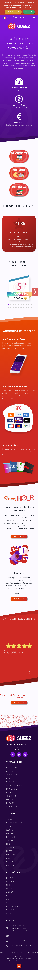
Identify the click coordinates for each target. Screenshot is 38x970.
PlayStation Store (15, 823)
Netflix (9, 895)
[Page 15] (18, 307)
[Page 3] (13, 304)
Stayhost (10, 881)
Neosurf (10, 771)
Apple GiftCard (13, 906)
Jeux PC (9, 830)
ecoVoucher (12, 789)
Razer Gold (11, 862)
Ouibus (9, 892)
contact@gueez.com (18, 936)
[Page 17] (23, 307)
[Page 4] (16, 304)
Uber (8, 899)
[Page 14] (16, 307)
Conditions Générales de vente (19, 961)
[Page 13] (13, 307)
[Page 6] (21, 304)
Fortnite (10, 844)
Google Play (12, 840)
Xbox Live (10, 826)
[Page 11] (8, 307)
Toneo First (11, 796)
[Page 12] (10, 307)
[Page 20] (31, 307)
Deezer (9, 878)
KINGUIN (10, 833)
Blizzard (10, 865)
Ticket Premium (13, 775)
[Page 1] (8, 304)
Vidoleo (10, 910)
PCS (8, 778)
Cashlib (10, 782)
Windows (11, 888)
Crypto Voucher (14, 785)
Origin (9, 858)
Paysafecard (12, 768)
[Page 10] (31, 304)
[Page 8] (26, 304)
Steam (9, 819)
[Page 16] (21, 307)
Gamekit (10, 847)
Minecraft (11, 854)
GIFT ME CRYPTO (13, 806)
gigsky (9, 913)
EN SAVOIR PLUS (19, 703)
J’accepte (29, 12)
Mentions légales (19, 956)
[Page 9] (28, 304)
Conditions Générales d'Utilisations (19, 959)
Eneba (9, 851)
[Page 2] (10, 304)
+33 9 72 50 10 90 (17, 941)
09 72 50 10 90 (20, 18)
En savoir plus (13, 12)
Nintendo (10, 837)
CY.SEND (9, 903)
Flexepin (10, 799)
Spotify (9, 885)
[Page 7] (23, 304)
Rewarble (11, 803)
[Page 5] (18, 304)
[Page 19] (28, 307)
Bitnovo (10, 792)
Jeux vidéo (12, 813)
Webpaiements (14, 762)
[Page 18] (26, 307)
